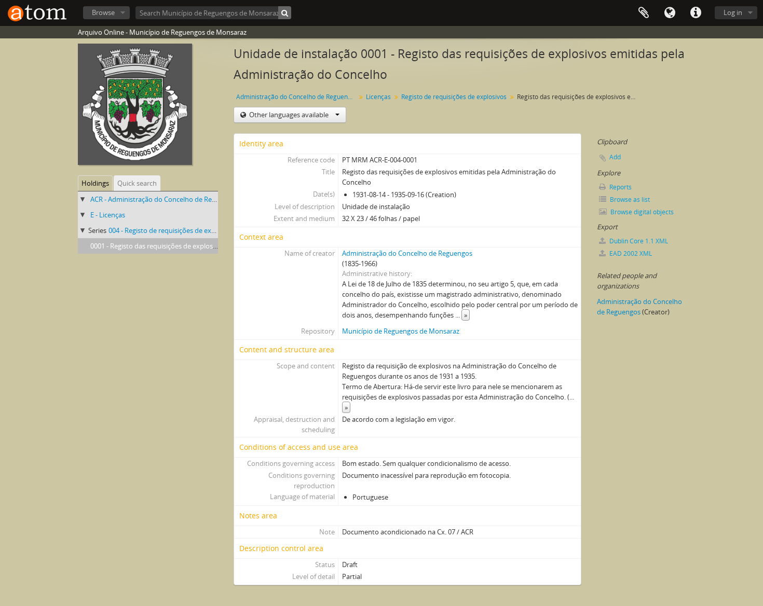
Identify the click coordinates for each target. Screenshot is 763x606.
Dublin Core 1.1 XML (638, 241)
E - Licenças (107, 214)
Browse (103, 12)
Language (670, 13)
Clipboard (644, 13)
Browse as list (629, 199)
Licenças (378, 96)
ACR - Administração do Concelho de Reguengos (164, 199)
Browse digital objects (641, 212)
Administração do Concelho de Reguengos (297, 96)
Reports (620, 187)
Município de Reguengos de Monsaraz (400, 331)
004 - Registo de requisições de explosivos (172, 230)
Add (615, 157)
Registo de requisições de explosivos (454, 96)
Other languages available (289, 114)
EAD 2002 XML (630, 253)
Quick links (696, 13)
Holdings (95, 183)
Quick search (137, 183)
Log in (733, 12)
